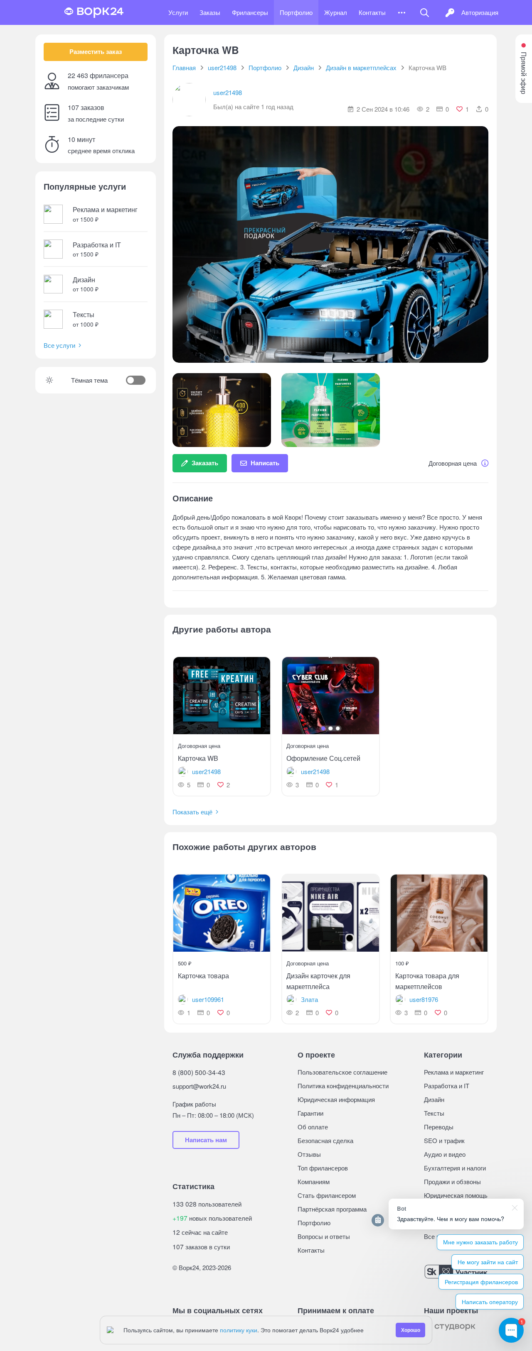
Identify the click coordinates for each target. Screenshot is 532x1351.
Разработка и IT (446, 1085)
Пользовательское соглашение (342, 1072)
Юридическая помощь (456, 1195)
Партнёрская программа (332, 1208)
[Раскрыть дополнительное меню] (402, 12)
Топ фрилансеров (323, 1167)
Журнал (335, 12)
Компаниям (314, 1181)
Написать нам (206, 1139)
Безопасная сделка (325, 1140)
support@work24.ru (199, 1086)
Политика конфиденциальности (343, 1085)
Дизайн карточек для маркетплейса (318, 981)
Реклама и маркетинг (454, 1072)
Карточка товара (203, 975)
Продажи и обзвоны (452, 1181)
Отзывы (309, 1154)
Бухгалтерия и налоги (455, 1167)
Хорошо (410, 1330)
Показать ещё (192, 811)
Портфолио (296, 12)
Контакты (372, 12)
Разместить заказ (95, 51)
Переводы (438, 1126)
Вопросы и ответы (324, 1236)
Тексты (434, 1113)
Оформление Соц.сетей (323, 758)
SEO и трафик (444, 1140)
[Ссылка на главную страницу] (94, 12)
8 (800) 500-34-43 (198, 1072)
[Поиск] (424, 12)
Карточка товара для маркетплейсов (427, 981)
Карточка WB (198, 758)
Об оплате (313, 1126)
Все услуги (59, 345)
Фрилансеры (250, 12)
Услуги (178, 12)
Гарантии (310, 1113)
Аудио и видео (445, 1154)
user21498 (227, 92)
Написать (265, 462)
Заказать (205, 462)
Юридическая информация (336, 1099)
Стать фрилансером (327, 1195)
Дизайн (434, 1099)
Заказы (210, 12)
